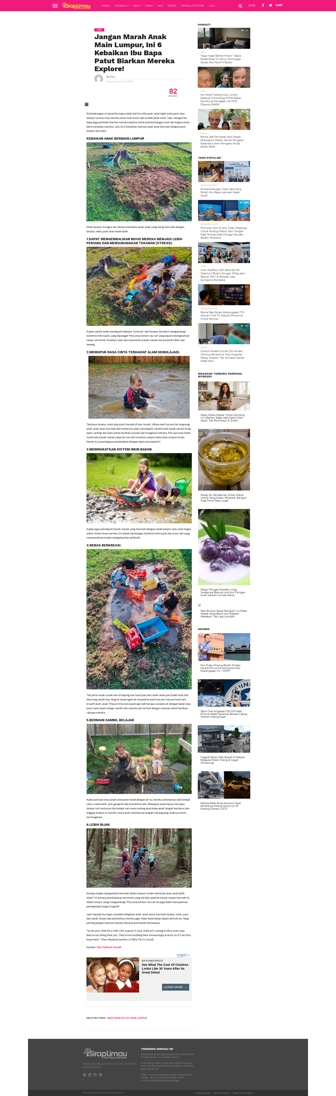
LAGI (211, 5)
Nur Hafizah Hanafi (108, 947)
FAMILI (148, 5)
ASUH (136, 5)
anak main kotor (118, 1018)
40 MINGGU (121, 5)
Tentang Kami (221, 1093)
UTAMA (105, 5)
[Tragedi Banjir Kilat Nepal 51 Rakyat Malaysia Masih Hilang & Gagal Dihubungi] (224, 751)
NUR (160, 5)
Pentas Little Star (192, 5)
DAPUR (172, 5)
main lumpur (138, 1018)
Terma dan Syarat (243, 1093)
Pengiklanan (203, 1093)
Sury (112, 76)
